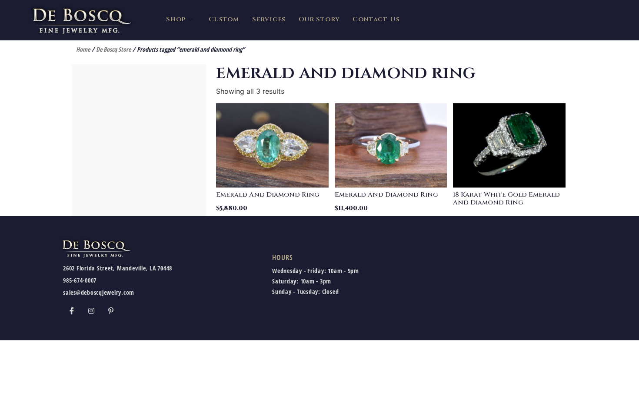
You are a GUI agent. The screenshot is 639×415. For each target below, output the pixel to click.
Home (83, 49)
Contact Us (376, 19)
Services (269, 19)
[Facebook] (71, 310)
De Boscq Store (113, 49)
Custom (224, 19)
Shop (176, 19)
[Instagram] (91, 310)
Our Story (319, 19)
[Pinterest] (110, 310)
